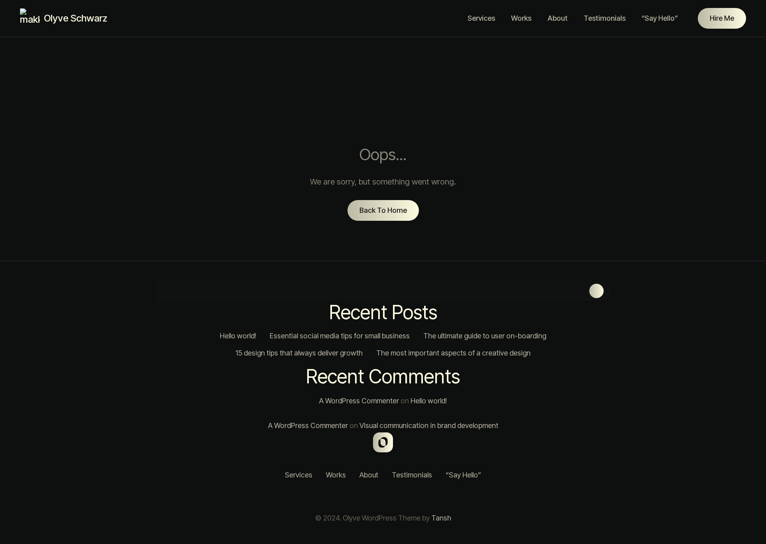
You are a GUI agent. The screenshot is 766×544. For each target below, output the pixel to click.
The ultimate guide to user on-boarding (484, 336)
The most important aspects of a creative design (453, 353)
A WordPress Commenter (359, 401)
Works (521, 18)
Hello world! (238, 336)
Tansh (441, 518)
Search (596, 291)
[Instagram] (353, 497)
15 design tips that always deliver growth (299, 353)
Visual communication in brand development (428, 425)
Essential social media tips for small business (340, 336)
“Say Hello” (660, 18)
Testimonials (605, 18)
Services (481, 18)
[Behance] (413, 497)
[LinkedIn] (393, 497)
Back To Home (383, 210)
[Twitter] (373, 497)
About (557, 18)
